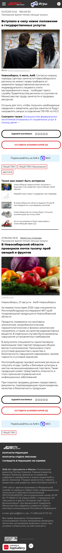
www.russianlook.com (19, 70)
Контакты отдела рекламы (19, 457)
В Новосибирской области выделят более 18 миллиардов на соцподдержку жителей (34, 204)
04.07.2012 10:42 (9, 11)
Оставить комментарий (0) (31, 145)
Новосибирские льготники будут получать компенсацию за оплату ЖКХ (33, 213)
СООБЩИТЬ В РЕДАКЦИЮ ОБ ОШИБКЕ (23, 461)
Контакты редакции (15, 452)
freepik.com (7, 297)
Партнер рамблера (27, 539)
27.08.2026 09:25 (9, 238)
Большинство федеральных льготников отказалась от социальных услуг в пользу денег (29, 119)
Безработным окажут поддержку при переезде (35, 194)
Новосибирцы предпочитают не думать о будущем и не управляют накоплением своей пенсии (34, 187)
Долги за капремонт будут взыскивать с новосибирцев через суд (32, 222)
